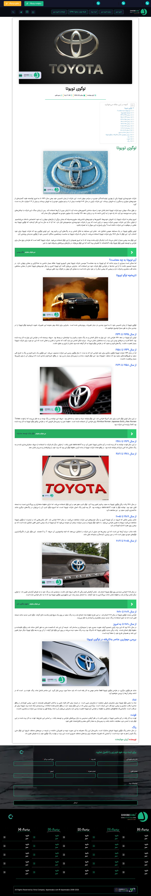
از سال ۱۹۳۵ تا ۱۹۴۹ (125, 115)
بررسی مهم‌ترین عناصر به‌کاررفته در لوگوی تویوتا (118, 135)
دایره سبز (119, 12)
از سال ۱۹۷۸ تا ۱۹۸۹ (125, 124)
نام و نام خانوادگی (131, 759)
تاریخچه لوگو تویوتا (125, 113)
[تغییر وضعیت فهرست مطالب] (131, 105)
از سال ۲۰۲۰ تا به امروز (124, 133)
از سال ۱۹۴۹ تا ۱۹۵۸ (125, 117)
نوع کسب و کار (49, 759)
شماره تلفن (133, 771)
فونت (128, 139)
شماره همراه (92, 771)
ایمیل (52, 771)
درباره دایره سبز (106, 12)
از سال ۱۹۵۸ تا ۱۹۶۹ (125, 120)
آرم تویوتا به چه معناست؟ (123, 111)
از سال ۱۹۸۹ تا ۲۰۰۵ (125, 126)
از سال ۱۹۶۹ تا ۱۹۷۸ (125, 122)
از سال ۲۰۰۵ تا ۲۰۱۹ (125, 128)
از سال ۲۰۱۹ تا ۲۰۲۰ (125, 130)
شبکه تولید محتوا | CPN (78, 12)
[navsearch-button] (13, 12)
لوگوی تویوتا (128, 108)
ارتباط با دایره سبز (59, 12)
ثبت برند (94, 12)
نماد (128, 137)
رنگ (128, 141)
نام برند (93, 759)
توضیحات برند (133, 783)
